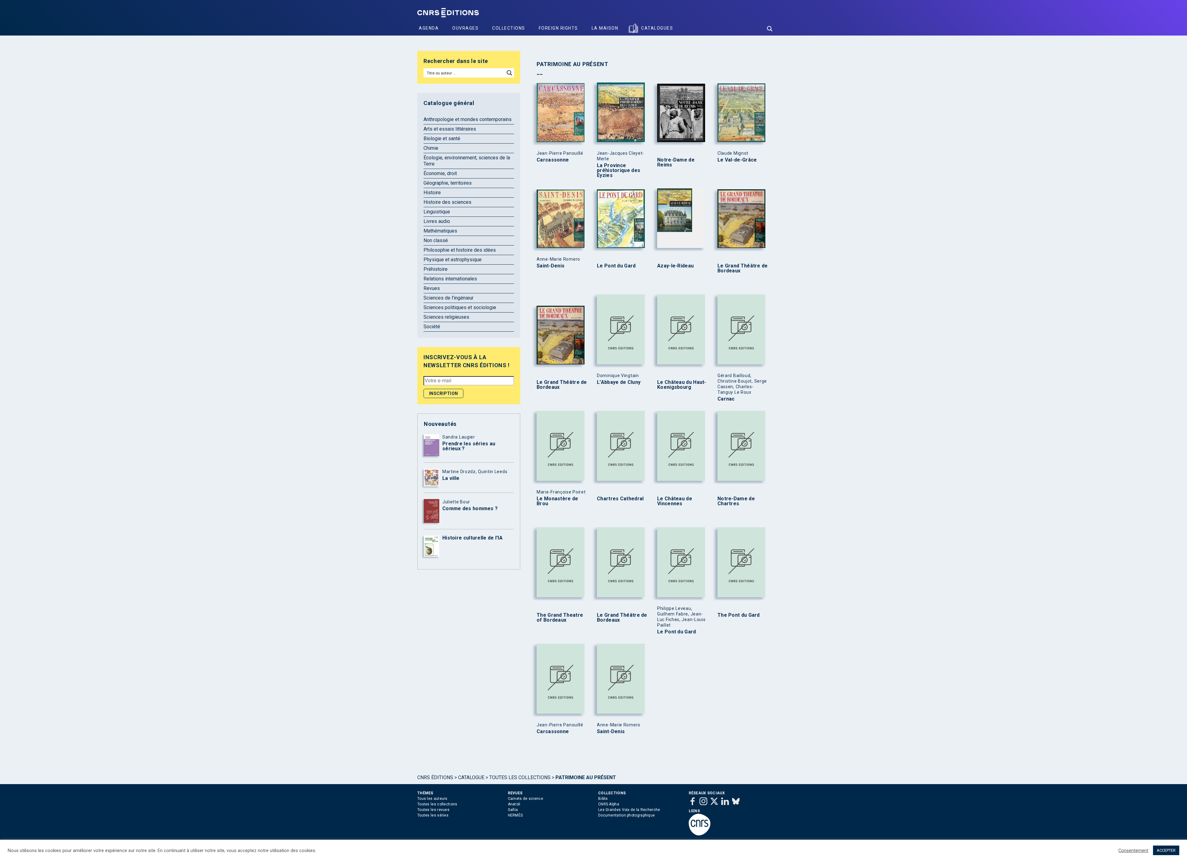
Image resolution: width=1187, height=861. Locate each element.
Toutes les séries (433, 815)
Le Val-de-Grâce (737, 160)
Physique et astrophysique (452, 259)
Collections (508, 28)
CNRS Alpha (608, 804)
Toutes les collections (520, 777)
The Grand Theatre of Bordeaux (560, 618)
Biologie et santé (441, 138)
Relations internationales (450, 279)
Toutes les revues (433, 810)
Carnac (726, 399)
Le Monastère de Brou (557, 501)
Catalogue (471, 777)
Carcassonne (553, 160)
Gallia (513, 810)
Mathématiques (440, 231)
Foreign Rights (558, 28)
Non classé (435, 240)
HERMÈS (515, 815)
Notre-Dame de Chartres (736, 501)
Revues (431, 288)
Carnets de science (525, 798)
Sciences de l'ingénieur (448, 298)
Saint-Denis (550, 265)
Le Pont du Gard (616, 265)
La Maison (605, 28)
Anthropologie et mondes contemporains (467, 119)
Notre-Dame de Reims (676, 162)
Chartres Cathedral (620, 498)
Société (431, 327)
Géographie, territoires (447, 183)
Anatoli (514, 804)
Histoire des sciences (447, 202)
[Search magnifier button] (769, 28)
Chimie (430, 148)
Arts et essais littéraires (449, 129)
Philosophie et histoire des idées (459, 250)
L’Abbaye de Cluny (618, 382)
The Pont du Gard (738, 615)
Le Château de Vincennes (674, 501)
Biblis (603, 798)
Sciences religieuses (446, 317)
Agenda (429, 28)
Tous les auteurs (432, 798)
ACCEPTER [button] (1166, 850)
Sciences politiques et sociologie (459, 307)
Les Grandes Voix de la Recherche (629, 810)
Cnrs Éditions (435, 777)
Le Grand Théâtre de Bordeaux (742, 268)
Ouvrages (465, 28)
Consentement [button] (1133, 850)
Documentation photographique (626, 815)
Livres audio (436, 221)
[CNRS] (699, 834)
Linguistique (436, 212)
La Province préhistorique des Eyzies (618, 170)
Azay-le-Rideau (675, 265)
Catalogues (657, 28)
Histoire (432, 192)
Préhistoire (435, 269)
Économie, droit (440, 173)
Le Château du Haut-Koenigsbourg (681, 385)
